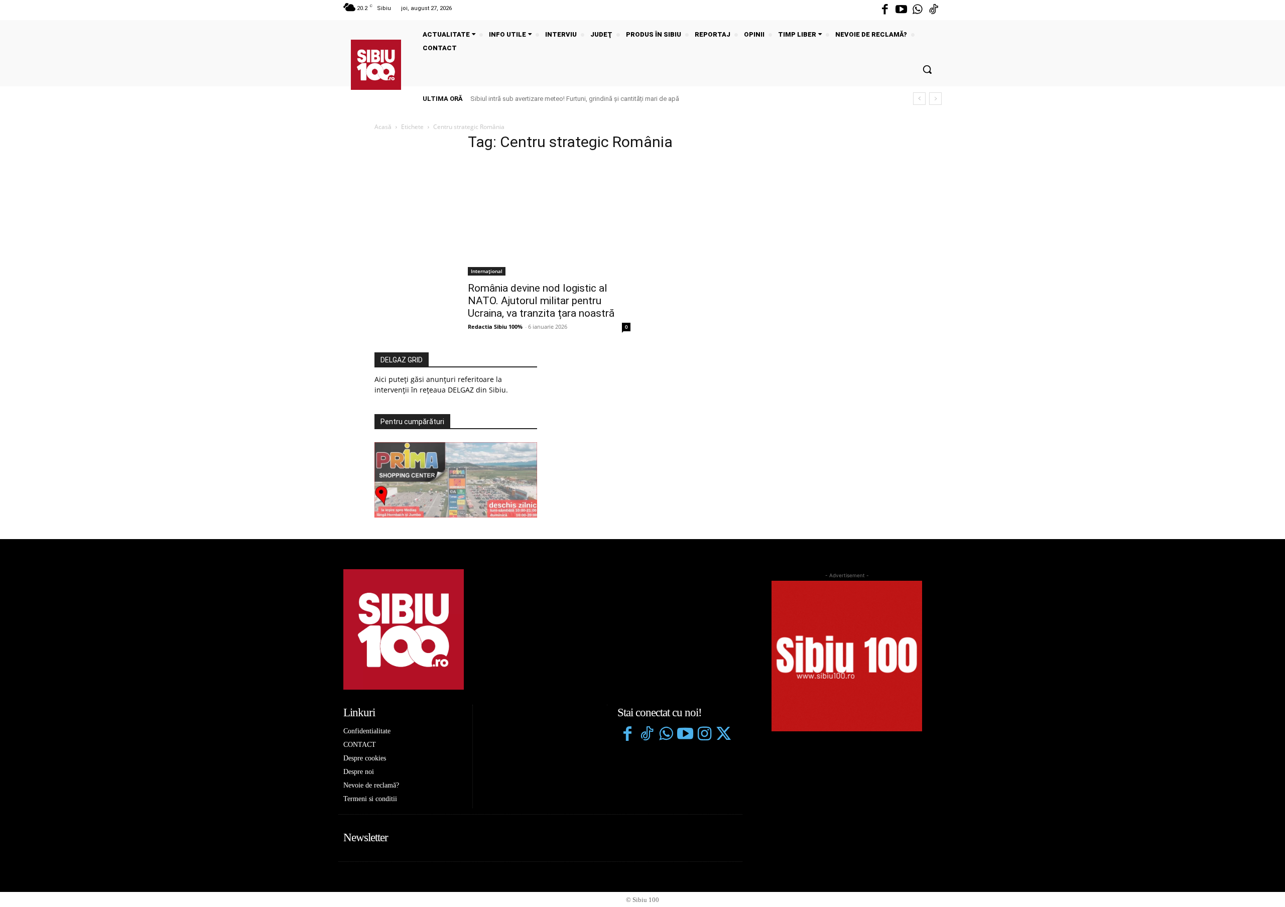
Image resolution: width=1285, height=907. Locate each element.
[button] (927, 69)
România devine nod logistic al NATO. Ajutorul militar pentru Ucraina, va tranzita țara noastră (541, 300)
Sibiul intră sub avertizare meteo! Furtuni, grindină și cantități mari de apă (574, 98)
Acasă (383, 126)
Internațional (486, 271)
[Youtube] (901, 10)
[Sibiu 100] (376, 65)
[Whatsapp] (918, 10)
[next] (935, 98)
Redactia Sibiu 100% (495, 326)
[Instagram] (704, 734)
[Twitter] (723, 734)
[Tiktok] (934, 10)
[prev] (919, 98)
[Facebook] (885, 10)
